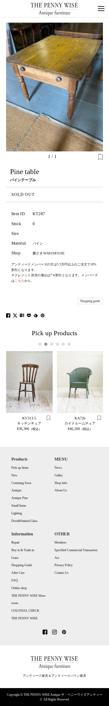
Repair (15, 542)
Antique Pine (19, 498)
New (14, 475)
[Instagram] (54, 632)
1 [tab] (40, 344)
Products (19, 459)
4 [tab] (57, 344)
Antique (16, 490)
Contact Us (61, 573)
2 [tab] (46, 344)
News (58, 468)
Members (60, 542)
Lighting (16, 513)
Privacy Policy (63, 565)
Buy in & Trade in (22, 550)
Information (22, 534)
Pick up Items (20, 468)
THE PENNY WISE (24, 618)
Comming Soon (21, 483)
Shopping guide (90, 301)
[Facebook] (45, 632)
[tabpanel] (29, 391)
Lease (15, 558)
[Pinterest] (64, 632)
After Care (18, 573)
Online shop (19, 588)
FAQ (14, 580)
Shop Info (60, 483)
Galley (58, 475)
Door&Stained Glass (24, 521)
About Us (60, 490)
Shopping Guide (21, 565)
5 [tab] (63, 344)
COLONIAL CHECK (25, 611)
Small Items (18, 505)
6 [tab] (69, 344)
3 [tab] (52, 344)
